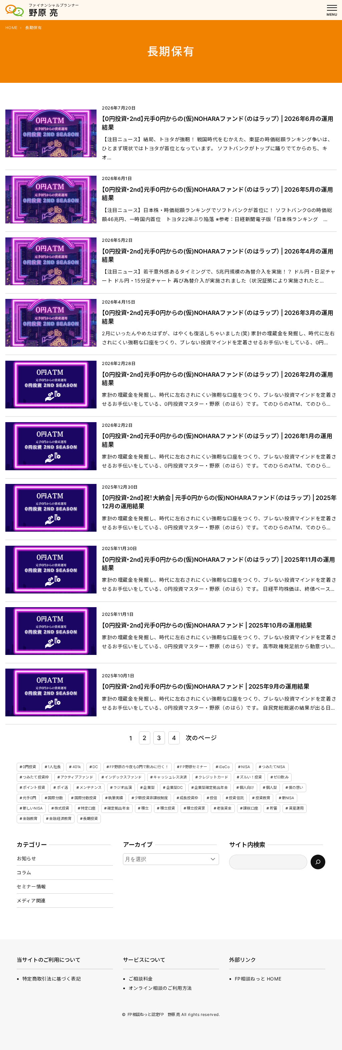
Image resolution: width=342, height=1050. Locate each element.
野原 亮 (43, 13)
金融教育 (30, 818)
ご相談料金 (141, 979)
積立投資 (167, 808)
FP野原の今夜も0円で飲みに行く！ (139, 766)
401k (76, 766)
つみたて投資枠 (36, 777)
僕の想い (296, 787)
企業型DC (174, 787)
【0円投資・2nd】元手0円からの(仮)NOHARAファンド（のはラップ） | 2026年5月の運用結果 (217, 193)
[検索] (318, 862)
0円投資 (29, 766)
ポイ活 (62, 787)
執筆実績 (115, 798)
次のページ (201, 737)
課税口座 (250, 808)
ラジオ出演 (122, 787)
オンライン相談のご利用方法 (160, 988)
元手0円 (29, 798)
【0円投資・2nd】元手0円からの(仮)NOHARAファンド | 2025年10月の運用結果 (207, 625)
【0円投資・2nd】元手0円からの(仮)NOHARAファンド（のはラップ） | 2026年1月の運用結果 (217, 440)
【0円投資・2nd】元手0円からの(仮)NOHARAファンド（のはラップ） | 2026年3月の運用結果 (217, 317)
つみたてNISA (274, 766)
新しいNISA (33, 808)
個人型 (271, 787)
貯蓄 (273, 808)
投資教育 (262, 798)
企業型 (148, 787)
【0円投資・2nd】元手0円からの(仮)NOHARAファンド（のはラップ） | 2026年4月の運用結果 (217, 255)
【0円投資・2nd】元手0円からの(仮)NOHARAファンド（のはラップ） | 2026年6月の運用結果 (217, 123)
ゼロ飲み (281, 777)
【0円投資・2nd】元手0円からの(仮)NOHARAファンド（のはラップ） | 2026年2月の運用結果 (217, 378)
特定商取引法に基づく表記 (51, 979)
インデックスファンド (123, 777)
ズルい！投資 (251, 777)
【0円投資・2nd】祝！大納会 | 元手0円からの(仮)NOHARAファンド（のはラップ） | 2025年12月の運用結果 (219, 502)
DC (95, 766)
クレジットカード (213, 777)
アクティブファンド (76, 777)
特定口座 (88, 808)
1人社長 (54, 766)
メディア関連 (31, 900)
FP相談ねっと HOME (258, 979)
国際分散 (55, 798)
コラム (24, 872)
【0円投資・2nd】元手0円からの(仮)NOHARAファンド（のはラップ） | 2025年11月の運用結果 (218, 563)
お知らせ (26, 858)
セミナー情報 (31, 886)
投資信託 (236, 798)
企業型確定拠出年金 (211, 787)
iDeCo (224, 766)
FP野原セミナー (193, 766)
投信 (213, 798)
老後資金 (224, 808)
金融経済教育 (60, 818)
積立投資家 (196, 808)
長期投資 (90, 818)
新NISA (288, 798)
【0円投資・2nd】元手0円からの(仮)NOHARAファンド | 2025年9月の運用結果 (205, 686)
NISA (245, 766)
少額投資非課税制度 (151, 798)
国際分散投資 (85, 798)
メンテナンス (90, 787)
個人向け (246, 787)
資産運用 (296, 808)
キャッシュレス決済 (170, 777)
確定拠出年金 (118, 808)
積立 (145, 808)
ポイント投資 (34, 787)
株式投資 (61, 808)
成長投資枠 (189, 798)
